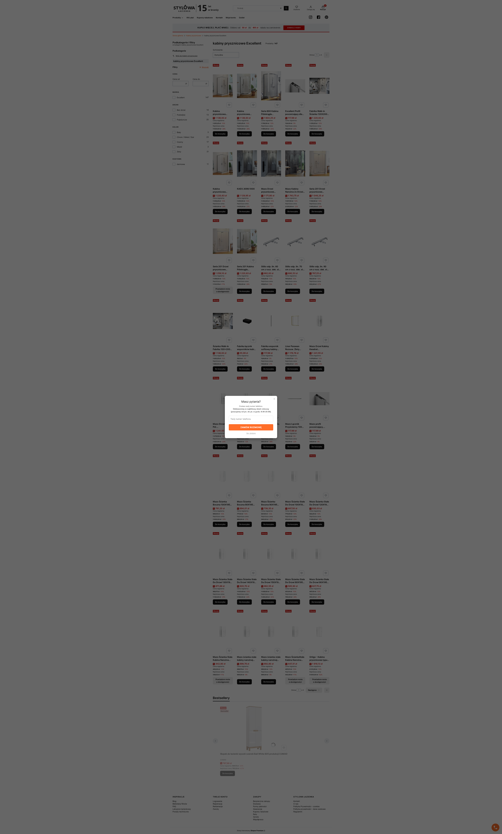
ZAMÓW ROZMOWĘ (251, 427)
